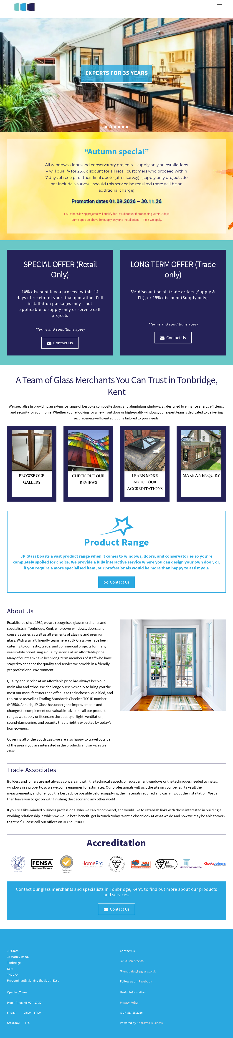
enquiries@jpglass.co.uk (139, 971)
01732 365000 (134, 961)
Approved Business (150, 1023)
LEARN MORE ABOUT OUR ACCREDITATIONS (144, 482)
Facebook (145, 981)
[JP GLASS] (24, 9)
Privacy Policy (129, 1002)
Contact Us (63, 342)
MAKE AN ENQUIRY (201, 475)
